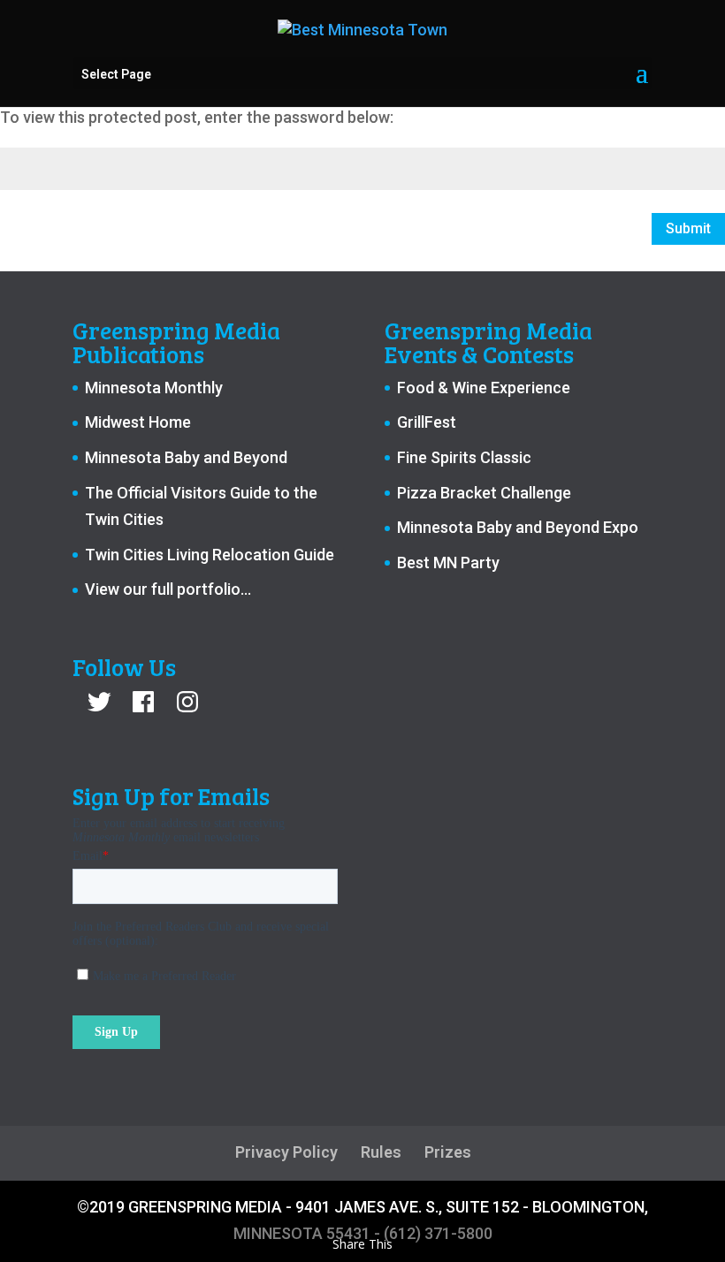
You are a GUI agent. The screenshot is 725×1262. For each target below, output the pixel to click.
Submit (688, 228)
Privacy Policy (286, 1152)
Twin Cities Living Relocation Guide (209, 554)
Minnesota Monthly (154, 387)
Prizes (447, 1152)
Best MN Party (448, 562)
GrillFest (426, 422)
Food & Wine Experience (483, 387)
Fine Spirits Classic (464, 457)
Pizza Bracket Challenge (484, 492)
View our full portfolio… (168, 589)
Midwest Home (138, 422)
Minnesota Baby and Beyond (186, 457)
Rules (381, 1152)
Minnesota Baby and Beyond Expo (517, 527)
